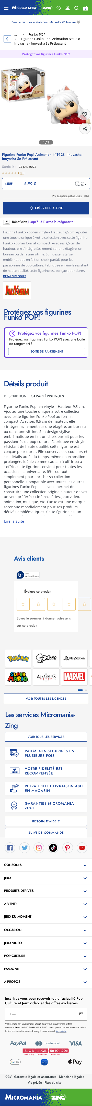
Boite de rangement (46, 351)
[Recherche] (76, 9)
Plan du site (53, 1082)
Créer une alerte (49, 208)
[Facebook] (10, 847)
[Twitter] (24, 847)
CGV (8, 1076)
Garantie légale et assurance (35, 1076)
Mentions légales (71, 1076)
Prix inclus (70, 196)
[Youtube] (82, 847)
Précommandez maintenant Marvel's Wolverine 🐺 (46, 22)
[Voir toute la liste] (59, 8)
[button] (46, 865)
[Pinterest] (67, 847)
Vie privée (35, 1082)
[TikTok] (53, 847)
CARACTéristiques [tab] (47, 396)
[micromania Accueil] (32, 7)
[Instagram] (38, 847)
